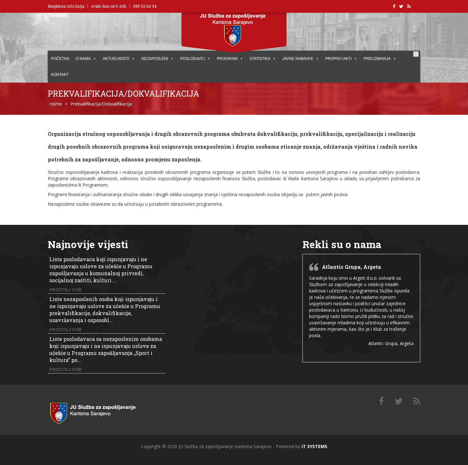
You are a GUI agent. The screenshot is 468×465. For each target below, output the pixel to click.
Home (55, 104)
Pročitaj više (65, 290)
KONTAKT (59, 74)
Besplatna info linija (66, 6)
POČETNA (60, 58)
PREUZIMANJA (377, 58)
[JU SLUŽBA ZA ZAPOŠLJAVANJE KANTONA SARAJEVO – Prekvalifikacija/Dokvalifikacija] (100, 412)
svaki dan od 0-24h (108, 6)
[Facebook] (381, 401)
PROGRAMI (227, 58)
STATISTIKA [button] (260, 58)
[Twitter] (398, 401)
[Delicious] (416, 401)
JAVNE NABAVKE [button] (297, 58)
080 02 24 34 (145, 6)
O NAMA (83, 58)
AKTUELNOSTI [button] (116, 58)
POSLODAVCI (192, 58)
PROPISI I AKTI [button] (338, 58)
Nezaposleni (154, 58)
